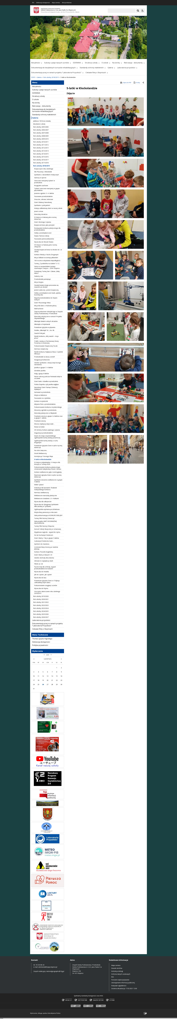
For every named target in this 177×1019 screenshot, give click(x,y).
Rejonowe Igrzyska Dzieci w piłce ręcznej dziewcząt (47, 476)
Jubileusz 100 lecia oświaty (42, 121)
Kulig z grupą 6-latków (41, 374)
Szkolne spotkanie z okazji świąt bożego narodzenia (47, 364)
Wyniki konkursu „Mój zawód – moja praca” (46, 337)
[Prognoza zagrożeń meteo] (47, 858)
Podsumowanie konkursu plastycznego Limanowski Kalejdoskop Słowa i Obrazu (47, 468)
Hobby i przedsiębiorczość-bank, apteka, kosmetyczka (47, 294)
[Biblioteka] (47, 910)
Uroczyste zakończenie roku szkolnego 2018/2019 (47, 592)
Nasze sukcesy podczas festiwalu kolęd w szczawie (48, 377)
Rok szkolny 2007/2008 (41, 133)
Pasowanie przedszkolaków (43, 196)
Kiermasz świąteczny (41, 349)
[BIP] (47, 798)
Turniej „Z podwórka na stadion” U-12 (46, 263)
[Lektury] (47, 899)
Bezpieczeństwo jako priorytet (44, 225)
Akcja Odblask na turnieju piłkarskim (46, 258)
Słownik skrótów (116, 968)
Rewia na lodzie (39, 427)
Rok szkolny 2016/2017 (41, 160)
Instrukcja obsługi (117, 971)
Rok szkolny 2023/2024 (41, 608)
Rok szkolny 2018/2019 (41, 166)
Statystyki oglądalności (118, 986)
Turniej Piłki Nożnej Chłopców (44, 526)
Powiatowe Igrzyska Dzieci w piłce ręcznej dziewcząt (48, 446)
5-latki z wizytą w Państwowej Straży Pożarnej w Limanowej (46, 342)
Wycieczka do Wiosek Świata (43, 242)
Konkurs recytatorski (41, 401)
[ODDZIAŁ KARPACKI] (47, 930)
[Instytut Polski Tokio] (47, 920)
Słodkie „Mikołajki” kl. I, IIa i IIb (44, 330)
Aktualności (35, 63)
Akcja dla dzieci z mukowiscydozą (45, 306)
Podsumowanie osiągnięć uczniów (45, 585)
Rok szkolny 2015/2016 (41, 157)
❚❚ (34, 56)
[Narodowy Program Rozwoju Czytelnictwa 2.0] (47, 788)
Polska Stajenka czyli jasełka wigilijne (46, 384)
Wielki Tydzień (39, 485)
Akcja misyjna (38, 282)
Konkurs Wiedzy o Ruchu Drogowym (46, 255)
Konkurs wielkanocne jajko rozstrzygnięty (48, 472)
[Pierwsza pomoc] (47, 886)
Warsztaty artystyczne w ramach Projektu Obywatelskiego (48, 317)
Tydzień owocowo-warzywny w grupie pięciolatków (47, 189)
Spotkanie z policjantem (42, 205)
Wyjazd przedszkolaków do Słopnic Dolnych (45, 299)
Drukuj (138, 82)
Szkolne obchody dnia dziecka (44, 558)
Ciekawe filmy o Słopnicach (96, 72)
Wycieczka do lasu (40, 578)
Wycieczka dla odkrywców (42, 501)
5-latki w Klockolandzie (42, 459)
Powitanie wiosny (40, 421)
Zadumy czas (38, 276)
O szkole (105, 63)
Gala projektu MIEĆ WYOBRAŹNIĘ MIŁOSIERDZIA (45, 522)
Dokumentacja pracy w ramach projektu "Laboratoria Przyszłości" (56, 72)
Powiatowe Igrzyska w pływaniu (44, 327)
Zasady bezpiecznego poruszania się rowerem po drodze (46, 286)
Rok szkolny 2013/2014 (41, 151)
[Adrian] (47, 732)
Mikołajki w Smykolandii (42, 324)
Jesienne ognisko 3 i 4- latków (44, 193)
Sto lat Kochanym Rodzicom (43, 535)
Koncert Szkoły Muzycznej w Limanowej (47, 529)
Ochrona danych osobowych (120, 974)
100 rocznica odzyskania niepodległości (47, 260)
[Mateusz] (47, 719)
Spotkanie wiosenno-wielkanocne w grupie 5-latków (48, 481)
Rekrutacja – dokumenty (133, 63)
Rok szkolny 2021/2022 (41, 602)
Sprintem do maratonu (41, 544)
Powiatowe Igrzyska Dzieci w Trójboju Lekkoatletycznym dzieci (47, 581)
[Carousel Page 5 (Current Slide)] (57, 56)
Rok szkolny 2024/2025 (41, 611)
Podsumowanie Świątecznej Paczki (45, 346)
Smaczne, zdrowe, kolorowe (43, 199)
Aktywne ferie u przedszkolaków (45, 404)
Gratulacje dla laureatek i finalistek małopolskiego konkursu (45, 489)
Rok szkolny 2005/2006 (41, 127)
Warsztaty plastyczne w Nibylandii (45, 413)
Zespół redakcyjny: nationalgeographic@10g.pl (48, 971)
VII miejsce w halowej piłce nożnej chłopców (45, 246)
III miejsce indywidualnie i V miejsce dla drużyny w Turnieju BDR (47, 463)
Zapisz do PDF (127, 82)
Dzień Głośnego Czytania (42, 222)
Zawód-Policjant (39, 333)
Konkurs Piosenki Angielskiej (43, 552)
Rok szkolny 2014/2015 (41, 154)
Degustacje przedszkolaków (43, 433)
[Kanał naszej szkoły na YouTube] (47, 766)
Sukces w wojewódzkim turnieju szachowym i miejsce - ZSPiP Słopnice (47, 267)
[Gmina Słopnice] (47, 820)
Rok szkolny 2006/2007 (41, 130)
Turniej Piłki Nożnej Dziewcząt (44, 518)
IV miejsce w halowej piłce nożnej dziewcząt (45, 218)
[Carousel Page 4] (55, 56)
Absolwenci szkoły (39, 124)
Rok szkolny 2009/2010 (41, 139)
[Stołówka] (47, 705)
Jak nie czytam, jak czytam (43, 575)
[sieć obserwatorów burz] (47, 872)
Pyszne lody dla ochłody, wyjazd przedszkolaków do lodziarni (45, 568)
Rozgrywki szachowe (41, 185)
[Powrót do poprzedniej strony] (143, 82)
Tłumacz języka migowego (42, 639)
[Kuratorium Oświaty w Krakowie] (47, 832)
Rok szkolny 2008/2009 (41, 136)
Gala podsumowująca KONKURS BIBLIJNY (48, 515)
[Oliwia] (47, 754)
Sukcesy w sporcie (40, 178)
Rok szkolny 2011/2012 (41, 145)
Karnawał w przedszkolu (42, 392)
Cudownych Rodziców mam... (44, 541)
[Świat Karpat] (47, 951)
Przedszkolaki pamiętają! (42, 279)
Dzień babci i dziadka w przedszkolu (46, 381)
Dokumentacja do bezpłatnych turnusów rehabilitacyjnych (53, 67)
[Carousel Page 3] (53, 56)
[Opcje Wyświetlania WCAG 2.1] (142, 10)
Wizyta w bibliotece (40, 395)
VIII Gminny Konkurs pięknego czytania (47, 430)
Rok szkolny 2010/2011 (41, 142)
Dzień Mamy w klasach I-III (43, 555)
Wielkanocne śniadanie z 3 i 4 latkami (46, 498)
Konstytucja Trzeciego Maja (43, 456)
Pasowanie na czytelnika (42, 398)
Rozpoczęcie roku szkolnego (43, 169)
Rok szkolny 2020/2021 (41, 599)
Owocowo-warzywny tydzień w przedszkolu (44, 181)
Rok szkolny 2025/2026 (41, 614)
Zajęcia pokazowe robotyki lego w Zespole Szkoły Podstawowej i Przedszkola (48, 312)
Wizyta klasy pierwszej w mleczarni (45, 512)
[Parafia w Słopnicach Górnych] (47, 805)
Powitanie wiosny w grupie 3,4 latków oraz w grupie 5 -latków (48, 417)
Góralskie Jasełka (39, 371)
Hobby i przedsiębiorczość (43, 233)
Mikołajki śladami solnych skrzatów (46, 321)
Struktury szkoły (91, 63)
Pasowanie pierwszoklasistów (44, 239)
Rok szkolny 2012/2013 (41, 148)
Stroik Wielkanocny (40, 453)
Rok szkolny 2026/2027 (41, 617)
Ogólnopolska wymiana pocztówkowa (47, 509)
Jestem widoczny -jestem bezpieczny (46, 290)
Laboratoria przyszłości (126, 67)
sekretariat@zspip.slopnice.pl (47, 967)
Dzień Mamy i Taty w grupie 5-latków (46, 538)
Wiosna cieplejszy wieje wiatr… (44, 424)
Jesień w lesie (38, 211)
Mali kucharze (38, 309)
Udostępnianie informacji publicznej (123, 983)
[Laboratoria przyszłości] (47, 842)
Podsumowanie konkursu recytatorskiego (48, 407)
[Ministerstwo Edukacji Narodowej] (47, 939)
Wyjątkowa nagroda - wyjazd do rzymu (47, 532)
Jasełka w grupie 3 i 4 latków (43, 367)
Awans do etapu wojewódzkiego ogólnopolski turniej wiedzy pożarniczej (47, 437)
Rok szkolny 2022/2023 (41, 605)
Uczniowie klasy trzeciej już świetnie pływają (46, 548)
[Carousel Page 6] (59, 56)
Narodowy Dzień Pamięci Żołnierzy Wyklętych (46, 388)
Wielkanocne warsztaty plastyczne (45, 495)
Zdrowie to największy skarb (43, 561)
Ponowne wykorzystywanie (120, 980)
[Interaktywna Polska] (145, 1013)
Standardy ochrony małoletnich (92, 67)
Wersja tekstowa (66, 2)
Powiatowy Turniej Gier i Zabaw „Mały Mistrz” (47, 272)
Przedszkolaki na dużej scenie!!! (44, 357)
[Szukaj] (138, 10)
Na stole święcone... (40, 450)
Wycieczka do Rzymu (41, 588)
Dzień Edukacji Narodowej (43, 202)
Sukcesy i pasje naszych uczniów (56, 63)
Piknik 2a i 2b (38, 564)
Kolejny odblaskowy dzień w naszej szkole (48, 208)
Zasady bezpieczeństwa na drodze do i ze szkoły (48, 250)
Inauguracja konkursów (42, 360)
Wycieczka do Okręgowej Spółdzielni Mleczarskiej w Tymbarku (46, 505)
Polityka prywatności (40, 645)
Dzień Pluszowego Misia (42, 303)
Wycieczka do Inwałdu (41, 572)
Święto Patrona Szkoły (41, 236)
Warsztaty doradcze (40, 214)
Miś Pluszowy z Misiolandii (43, 172)
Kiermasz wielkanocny (41, 492)
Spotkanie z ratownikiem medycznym (46, 175)
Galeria (110, 67)
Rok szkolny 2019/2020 (41, 596)
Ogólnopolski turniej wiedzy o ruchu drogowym (46, 441)
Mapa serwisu (56, 2)
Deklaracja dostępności (43, 2)
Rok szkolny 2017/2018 (41, 163)
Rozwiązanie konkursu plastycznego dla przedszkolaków (47, 229)
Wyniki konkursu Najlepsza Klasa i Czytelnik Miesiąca (48, 353)
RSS (33, 2)
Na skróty (116, 63)
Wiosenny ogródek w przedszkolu (45, 410)
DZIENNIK (77, 63)
